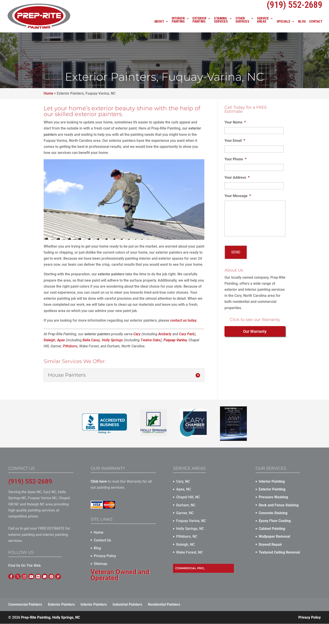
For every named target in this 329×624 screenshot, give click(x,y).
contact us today (183, 320)
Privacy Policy (105, 556)
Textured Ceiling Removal (279, 552)
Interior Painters (94, 604)
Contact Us (102, 540)
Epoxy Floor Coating (275, 521)
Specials (283, 21)
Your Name (235, 122)
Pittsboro (70, 346)
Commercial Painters (25, 604)
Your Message (237, 196)
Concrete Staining (273, 513)
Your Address (237, 177)
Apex (61, 340)
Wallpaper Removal (274, 536)
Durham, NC (185, 505)
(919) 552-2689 (30, 481)
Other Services (242, 20)
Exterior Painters (61, 604)
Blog (302, 21)
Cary (137, 334)
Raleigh (49, 340)
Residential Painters (164, 604)
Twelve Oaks (150, 340)
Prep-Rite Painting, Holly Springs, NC (50, 617)
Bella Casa (91, 340)
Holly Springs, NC (190, 528)
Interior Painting (178, 20)
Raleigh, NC (185, 544)
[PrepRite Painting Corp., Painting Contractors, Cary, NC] (104, 424)
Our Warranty (255, 331)
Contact (316, 21)
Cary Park (186, 334)
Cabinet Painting (272, 528)
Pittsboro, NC (186, 536)
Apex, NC (183, 489)
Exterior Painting (199, 20)
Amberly (164, 334)
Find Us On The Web (24, 565)
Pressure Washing (273, 497)
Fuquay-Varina (175, 340)
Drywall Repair (270, 544)
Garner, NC (185, 513)
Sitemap (100, 564)
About (159, 21)
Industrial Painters (127, 604)
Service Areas (263, 20)
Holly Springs (112, 340)
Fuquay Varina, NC (191, 521)
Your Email (234, 140)
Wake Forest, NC (189, 552)
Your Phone (235, 159)
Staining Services (221, 20)
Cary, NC (183, 481)
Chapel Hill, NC (188, 497)
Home (98, 532)
